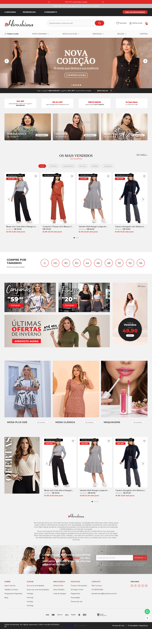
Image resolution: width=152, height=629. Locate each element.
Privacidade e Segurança (138, 626)
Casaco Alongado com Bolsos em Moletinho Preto (130, 227)
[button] (147, 618)
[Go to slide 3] (75, 85)
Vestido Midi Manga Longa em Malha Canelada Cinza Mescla (94, 227)
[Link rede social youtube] (142, 585)
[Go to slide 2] (73, 85)
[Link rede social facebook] (135, 585)
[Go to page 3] (77, 237)
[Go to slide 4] (76, 85)
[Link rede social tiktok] (139, 585)
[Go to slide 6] (80, 85)
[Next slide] (103, 2)
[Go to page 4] (97, 501)
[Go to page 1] (74, 237)
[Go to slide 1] (71, 85)
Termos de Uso (118, 626)
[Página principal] (20, 23)
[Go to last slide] (49, 2)
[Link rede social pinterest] (146, 585)
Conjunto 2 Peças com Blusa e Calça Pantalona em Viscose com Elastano (58, 227)
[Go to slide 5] (78, 85)
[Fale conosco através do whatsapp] (147, 611)
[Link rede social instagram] (132, 585)
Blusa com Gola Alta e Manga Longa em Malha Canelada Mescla (21, 227)
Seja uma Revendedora (135, 12)
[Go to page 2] (75, 237)
